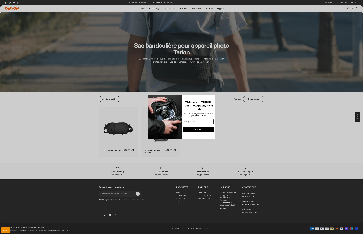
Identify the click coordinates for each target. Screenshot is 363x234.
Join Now (198, 129)
